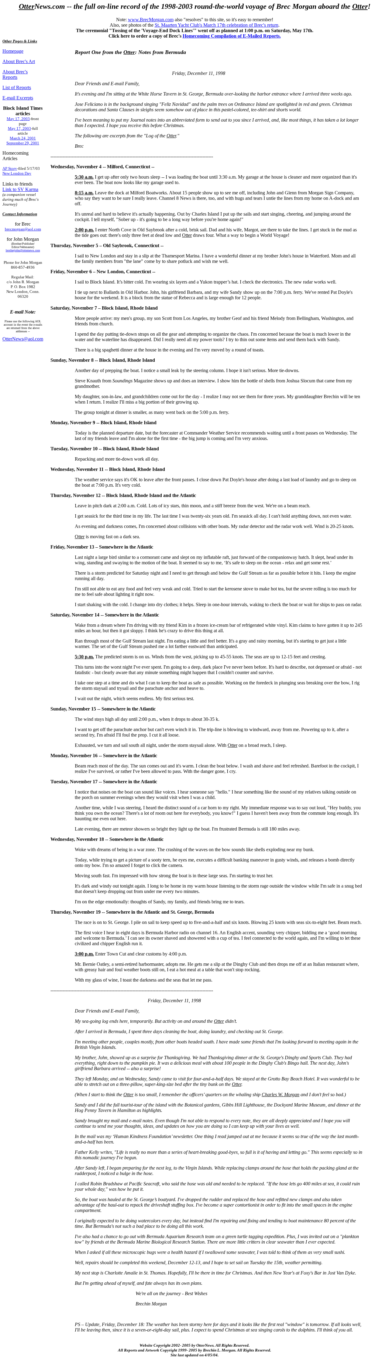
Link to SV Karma (20, 189)
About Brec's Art (18, 61)
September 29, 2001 (22, 143)
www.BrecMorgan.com (151, 19)
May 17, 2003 (18, 118)
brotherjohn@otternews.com (23, 250)
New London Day (16, 173)
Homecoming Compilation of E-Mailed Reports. (232, 36)
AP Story (9, 168)
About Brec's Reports (15, 74)
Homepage (12, 51)
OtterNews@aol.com (22, 338)
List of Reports (16, 87)
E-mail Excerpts (17, 97)
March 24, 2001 (23, 138)
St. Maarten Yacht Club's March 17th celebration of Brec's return (216, 25)
